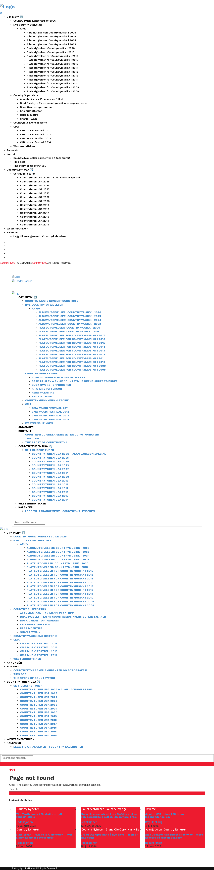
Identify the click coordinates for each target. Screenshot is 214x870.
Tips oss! (19, 161)
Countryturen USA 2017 (34, 212)
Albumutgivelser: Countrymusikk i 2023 (51, 44)
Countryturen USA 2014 (34, 224)
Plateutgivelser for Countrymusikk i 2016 (52, 59)
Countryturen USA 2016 (34, 216)
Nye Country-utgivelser (27, 24)
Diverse (151, 809)
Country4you (7, 262)
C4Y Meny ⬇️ (15, 16)
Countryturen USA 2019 (34, 205)
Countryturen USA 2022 (34, 193)
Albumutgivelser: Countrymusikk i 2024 (51, 40)
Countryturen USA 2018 (34, 209)
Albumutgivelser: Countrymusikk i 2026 (51, 32)
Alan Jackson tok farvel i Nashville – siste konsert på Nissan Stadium (174, 836)
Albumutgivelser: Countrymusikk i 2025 (51, 36)
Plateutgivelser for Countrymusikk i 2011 (52, 79)
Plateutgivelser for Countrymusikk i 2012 (52, 75)
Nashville (133, 829)
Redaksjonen (24, 822)
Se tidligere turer (24, 173)
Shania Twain (28, 118)
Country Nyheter (28, 809)
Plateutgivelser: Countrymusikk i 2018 (50, 52)
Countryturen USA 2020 (35, 201)
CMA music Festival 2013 (35, 138)
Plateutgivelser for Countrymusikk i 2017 (52, 56)
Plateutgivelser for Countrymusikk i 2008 (53, 91)
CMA (16, 126)
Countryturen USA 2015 (34, 220)
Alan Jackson (154, 829)
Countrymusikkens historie (30, 122)
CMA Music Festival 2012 (35, 134)
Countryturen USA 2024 (35, 185)
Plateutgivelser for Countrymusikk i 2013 (52, 71)
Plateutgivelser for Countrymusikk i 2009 (53, 87)
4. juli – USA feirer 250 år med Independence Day (165, 815)
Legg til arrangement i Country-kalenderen (40, 236)
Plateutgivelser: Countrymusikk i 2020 (51, 48)
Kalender (12, 232)
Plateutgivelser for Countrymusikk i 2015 (52, 63)
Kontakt (12, 154)
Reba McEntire (29, 114)
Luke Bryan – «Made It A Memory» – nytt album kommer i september (44, 836)
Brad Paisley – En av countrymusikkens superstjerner (53, 103)
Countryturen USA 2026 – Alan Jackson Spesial (50, 177)
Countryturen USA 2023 (34, 189)
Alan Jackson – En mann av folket (41, 99)
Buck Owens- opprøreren (36, 107)
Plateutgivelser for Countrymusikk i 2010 (52, 83)
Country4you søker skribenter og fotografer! (41, 158)
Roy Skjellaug (153, 822)
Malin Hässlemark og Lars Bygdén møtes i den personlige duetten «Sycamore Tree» (109, 815)
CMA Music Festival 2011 (35, 130)
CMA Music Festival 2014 (35, 142)
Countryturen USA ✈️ (20, 169)
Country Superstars (25, 95)
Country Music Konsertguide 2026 (34, 20)
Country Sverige (116, 809)
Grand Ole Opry (115, 829)
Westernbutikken (24, 146)
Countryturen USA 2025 (34, 181)
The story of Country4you (29, 165)
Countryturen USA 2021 (34, 197)
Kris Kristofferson (31, 110)
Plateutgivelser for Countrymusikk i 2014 (52, 67)
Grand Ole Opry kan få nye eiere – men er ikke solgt (109, 836)
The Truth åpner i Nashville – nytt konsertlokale (39, 815)
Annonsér (12, 150)
